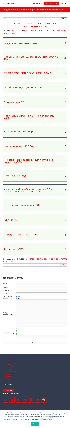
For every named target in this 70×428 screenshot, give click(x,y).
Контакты (36, 3)
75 (8, 33)
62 (42, 31)
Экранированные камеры (19, 131)
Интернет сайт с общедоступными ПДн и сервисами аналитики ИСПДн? (29, 190)
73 (4, 33)
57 (31, 31)
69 (59, 31)
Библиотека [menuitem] (11, 372)
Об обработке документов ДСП (23, 87)
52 (20, 31)
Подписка (8, 390)
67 (54, 31)
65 (49, 31)
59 (35, 31)
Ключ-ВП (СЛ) (12, 220)
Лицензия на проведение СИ (21, 205)
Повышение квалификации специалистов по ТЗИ (31, 58)
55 (26, 31)
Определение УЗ (14, 102)
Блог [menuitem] (8, 379)
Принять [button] (35, 424)
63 (45, 31)
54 (24, 31)
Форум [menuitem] (9, 376)
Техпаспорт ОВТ (13, 249)
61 (40, 31)
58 (33, 31)
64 (47, 31)
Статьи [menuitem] (9, 369)
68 (57, 31)
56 (29, 31)
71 (64, 31)
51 (17, 31)
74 (6, 33)
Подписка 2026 (51, 3)
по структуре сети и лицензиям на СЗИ (27, 73)
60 (38, 31)
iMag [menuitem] (8, 374)
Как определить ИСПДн (18, 146)
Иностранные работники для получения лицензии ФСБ (28, 161)
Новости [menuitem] (9, 367)
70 (62, 31)
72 (66, 31)
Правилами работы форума (35, 26)
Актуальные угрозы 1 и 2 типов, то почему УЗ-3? (29, 117)
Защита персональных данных (22, 43)
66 (52, 31)
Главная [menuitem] (9, 364)
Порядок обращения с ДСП (20, 234)
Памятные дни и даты (17, 176)
